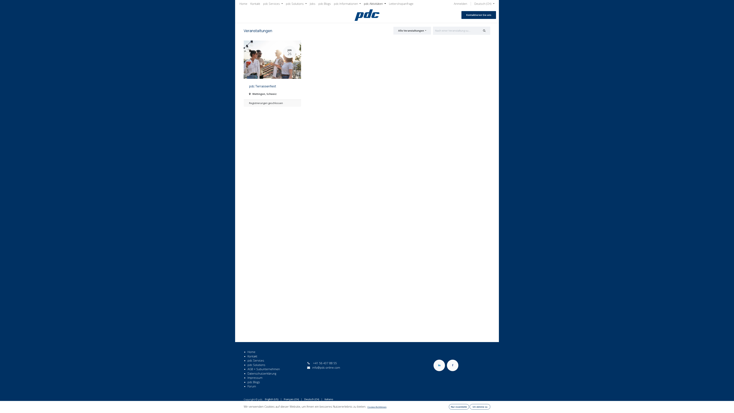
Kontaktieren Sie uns (478, 15)
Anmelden (460, 4)
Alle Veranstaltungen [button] (411, 30)
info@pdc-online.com (326, 367)
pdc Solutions (256, 365)
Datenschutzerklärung (262, 373)
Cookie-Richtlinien (376, 407)
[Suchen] (484, 31)
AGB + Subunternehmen (264, 369)
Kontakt (252, 356)
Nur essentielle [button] (459, 406)
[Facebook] (452, 365)
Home (251, 352)
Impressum (255, 378)
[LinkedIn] (439, 365)
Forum (252, 386)
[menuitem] (243, 3)
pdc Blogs (254, 382)
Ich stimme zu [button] (480, 406)
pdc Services (256, 360)
